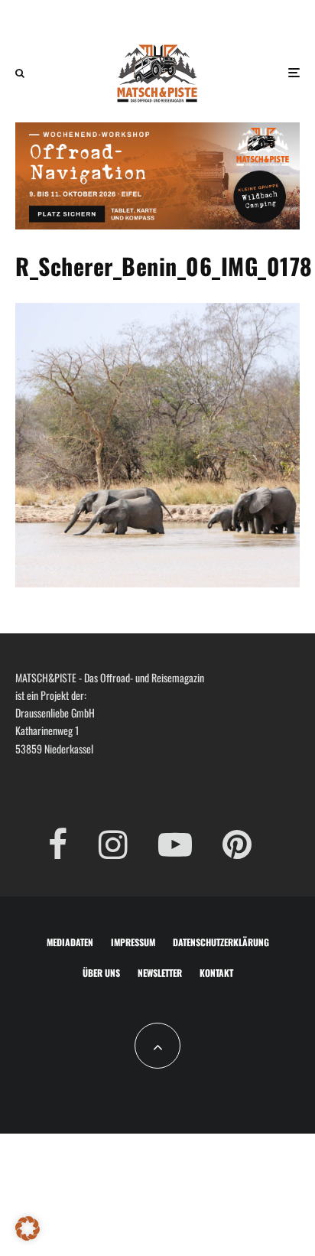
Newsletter (160, 972)
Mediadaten (70, 942)
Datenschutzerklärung (221, 942)
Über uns (101, 972)
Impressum (133, 942)
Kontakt (216, 972)
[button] (27, 1228)
